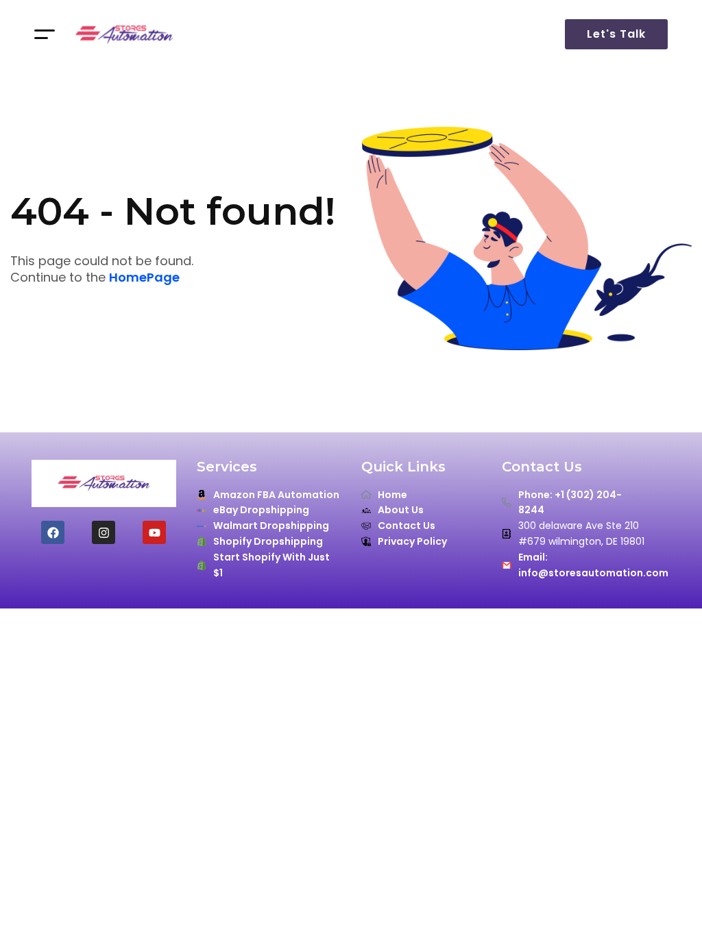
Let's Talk (616, 34)
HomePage (144, 277)
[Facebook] (52, 532)
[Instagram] (103, 532)
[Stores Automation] (124, 34)
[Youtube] (154, 532)
